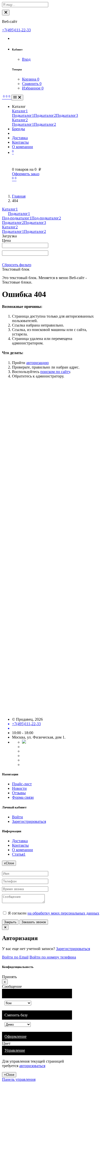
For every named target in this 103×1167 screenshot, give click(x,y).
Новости (19, 788)
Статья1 (19, 854)
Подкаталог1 (23, 115)
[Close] (6, 12)
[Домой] (2, 97)
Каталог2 (20, 120)
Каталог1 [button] (10, 209)
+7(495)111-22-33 (16, 30)
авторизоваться (32, 1066)
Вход (26, 59)
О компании (22, 147)
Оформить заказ (25, 174)
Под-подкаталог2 (46, 218)
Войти (17, 817)
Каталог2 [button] (10, 227)
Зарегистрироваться (29, 821)
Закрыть (10, 922)
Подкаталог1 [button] (19, 213)
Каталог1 (20, 111)
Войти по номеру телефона (53, 957)
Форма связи (23, 797)
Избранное (33, 88)
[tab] (37, 1036)
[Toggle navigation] (17, 97)
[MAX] (24, 742)
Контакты (20, 142)
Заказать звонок (34, 922)
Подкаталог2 (45, 115)
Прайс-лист (22, 784)
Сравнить (32, 84)
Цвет (6, 1043)
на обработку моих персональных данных (63, 913)
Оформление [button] (15, 1036)
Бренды (18, 129)
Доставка (20, 138)
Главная (19, 196)
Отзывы (19, 793)
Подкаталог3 (67, 115)
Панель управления (19, 1079)
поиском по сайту (55, 372)
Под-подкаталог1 (17, 218)
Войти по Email (15, 957)
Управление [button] (14, 1050)
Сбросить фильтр (16, 265)
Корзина (30, 79)
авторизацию (37, 363)
